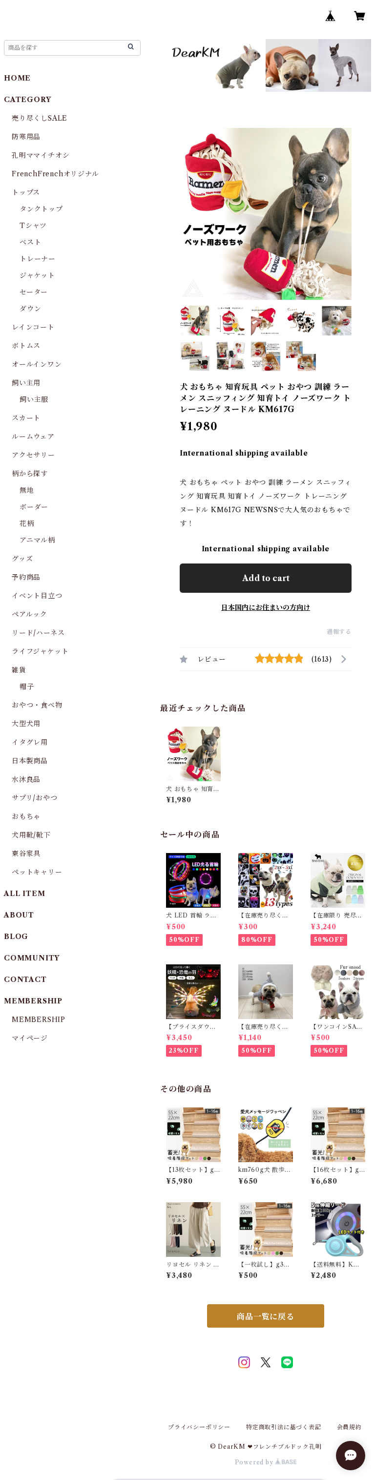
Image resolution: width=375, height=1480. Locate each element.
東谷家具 (26, 853)
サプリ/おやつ (35, 797)
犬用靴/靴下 (31, 835)
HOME (17, 78)
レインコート (33, 327)
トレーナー (38, 258)
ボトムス (26, 345)
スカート (26, 418)
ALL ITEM (24, 893)
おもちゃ (26, 816)
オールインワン (37, 364)
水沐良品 (26, 779)
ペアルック (29, 614)
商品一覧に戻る (265, 1316)
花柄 (27, 523)
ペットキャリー (37, 872)
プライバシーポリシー (199, 1427)
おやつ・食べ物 (37, 705)
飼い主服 (34, 399)
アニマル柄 (37, 540)
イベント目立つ (37, 595)
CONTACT (25, 979)
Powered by (255, 1462)
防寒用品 (26, 136)
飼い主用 (26, 382)
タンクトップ (41, 209)
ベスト (30, 242)
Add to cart (266, 578)
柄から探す (30, 473)
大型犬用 (26, 723)
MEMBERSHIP (38, 1019)
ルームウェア (33, 436)
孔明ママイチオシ (40, 155)
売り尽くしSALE (39, 118)
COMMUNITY (32, 958)
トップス (26, 192)
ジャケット (37, 275)
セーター (34, 292)
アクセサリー (33, 455)
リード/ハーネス (38, 632)
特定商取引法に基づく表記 (283, 1427)
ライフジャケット (40, 651)
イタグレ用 (30, 742)
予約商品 (26, 577)
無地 (27, 490)
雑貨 (19, 670)
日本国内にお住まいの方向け (265, 607)
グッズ (22, 558)
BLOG (16, 936)
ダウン (30, 308)
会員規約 (349, 1427)
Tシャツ (33, 225)
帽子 (27, 686)
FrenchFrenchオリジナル (55, 173)
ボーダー (34, 506)
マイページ (30, 1038)
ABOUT (19, 915)
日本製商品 (30, 760)
